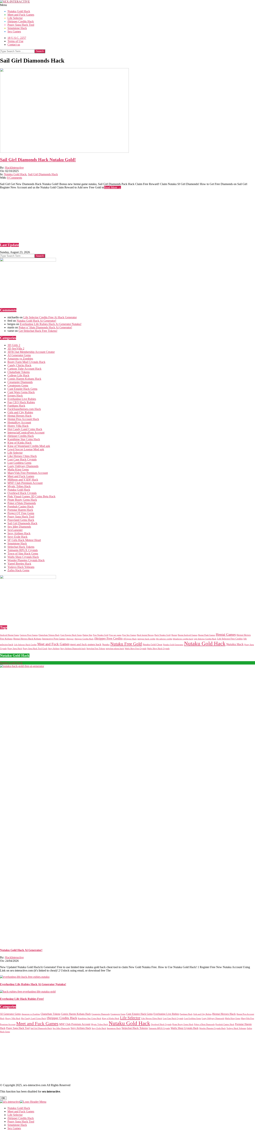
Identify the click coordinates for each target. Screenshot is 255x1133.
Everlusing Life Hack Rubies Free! (22, 998)
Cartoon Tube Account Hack (24, 368)
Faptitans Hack (16, 405)
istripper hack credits (146, 639)
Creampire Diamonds (20, 382)
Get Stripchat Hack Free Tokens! (37, 330)
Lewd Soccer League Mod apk (25, 449)
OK (3, 1098)
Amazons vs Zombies (20, 358)
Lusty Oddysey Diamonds (22, 466)
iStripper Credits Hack (20, 435)
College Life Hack (18, 375)
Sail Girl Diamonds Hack (43, 174)
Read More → (112, 187)
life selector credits (164, 639)
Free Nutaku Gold (100, 635)
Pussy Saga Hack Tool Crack (35, 649)
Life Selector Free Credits (230, 638)
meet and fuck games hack (85, 644)
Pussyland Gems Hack (20, 520)
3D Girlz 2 (13, 345)
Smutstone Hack (17, 543)
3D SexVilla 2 (15, 348)
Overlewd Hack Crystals (22, 493)
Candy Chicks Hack (19, 365)
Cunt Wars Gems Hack (21, 392)
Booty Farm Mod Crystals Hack (26, 362)
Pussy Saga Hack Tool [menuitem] (20, 1121)
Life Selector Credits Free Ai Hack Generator (50, 317)
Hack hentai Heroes (145, 635)
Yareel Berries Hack (19, 563)
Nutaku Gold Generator (173, 645)
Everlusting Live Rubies (21, 399)
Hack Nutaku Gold (162, 635)
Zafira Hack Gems (18, 570)
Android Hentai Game (9, 635)
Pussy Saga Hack (14, 649)
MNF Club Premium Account (25, 483)
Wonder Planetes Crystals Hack (26, 560)
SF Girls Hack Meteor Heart (24, 540)
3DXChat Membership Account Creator (31, 351)
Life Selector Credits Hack (205, 639)
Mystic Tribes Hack (19, 486)
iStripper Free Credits (108, 638)
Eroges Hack (15, 395)
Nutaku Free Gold (126, 644)
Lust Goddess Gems (19, 462)
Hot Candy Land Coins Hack (24, 429)
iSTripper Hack (130, 639)
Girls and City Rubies (20, 412)
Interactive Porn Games (54, 638)
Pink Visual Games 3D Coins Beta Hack (31, 496)
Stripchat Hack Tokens (20, 546)
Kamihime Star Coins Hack (23, 439)
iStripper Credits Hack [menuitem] (20, 1118)
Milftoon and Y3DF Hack (22, 479)
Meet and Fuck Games (20, 476)
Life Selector (15, 452)
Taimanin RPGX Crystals (22, 550)
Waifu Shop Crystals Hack (23, 556)
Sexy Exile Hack (17, 536)
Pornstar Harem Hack (20, 509)
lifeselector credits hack (183, 639)
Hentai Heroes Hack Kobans (27, 638)
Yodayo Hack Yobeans (20, 567)
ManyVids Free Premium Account (27, 472)
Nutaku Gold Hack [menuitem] (18, 1108)
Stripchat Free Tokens (95, 649)
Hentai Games (226, 635)
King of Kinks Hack (19, 442)
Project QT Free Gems (20, 513)
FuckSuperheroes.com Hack (24, 409)
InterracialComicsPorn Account (25, 432)
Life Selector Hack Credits (25, 645)
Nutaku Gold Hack (15, 174)
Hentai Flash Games (206, 635)
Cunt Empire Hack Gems (22, 388)
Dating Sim (87, 635)
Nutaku (106, 644)
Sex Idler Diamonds (19, 526)
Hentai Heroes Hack (19, 415)
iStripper (70, 639)
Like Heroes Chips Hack (22, 456)
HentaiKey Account (19, 422)
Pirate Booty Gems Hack (22, 499)
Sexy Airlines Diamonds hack (73, 649)
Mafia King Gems (18, 469)
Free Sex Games (129, 635)
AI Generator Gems (19, 355)
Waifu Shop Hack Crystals (158, 649)
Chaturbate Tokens (18, 372)
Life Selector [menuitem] (15, 1114)
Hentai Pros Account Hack (23, 419)
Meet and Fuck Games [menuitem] (20, 1111)
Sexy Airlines (54, 649)
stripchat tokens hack (115, 649)
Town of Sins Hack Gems (22, 553)
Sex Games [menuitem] (14, 1128)
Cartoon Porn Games (29, 635)
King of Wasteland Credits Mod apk (28, 446)
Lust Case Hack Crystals (22, 459)
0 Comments (14, 177)
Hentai (174, 635)
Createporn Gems (17, 385)
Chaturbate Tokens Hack (49, 635)
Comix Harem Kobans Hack (24, 378)
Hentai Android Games (187, 635)
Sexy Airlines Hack (18, 533)
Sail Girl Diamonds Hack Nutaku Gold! (38, 159)
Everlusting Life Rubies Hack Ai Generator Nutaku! (50, 324)
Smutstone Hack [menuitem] (17, 1124)
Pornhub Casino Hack (20, 506)
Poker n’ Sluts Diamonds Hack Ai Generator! (45, 327)
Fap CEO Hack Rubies (21, 402)
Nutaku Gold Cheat (152, 644)
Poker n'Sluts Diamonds (21, 503)
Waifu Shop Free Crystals (135, 649)
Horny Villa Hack (18, 425)
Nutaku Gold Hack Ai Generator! (36, 320)
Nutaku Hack (235, 644)
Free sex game (115, 635)
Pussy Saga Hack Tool (20, 516)
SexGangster (15, 530)
